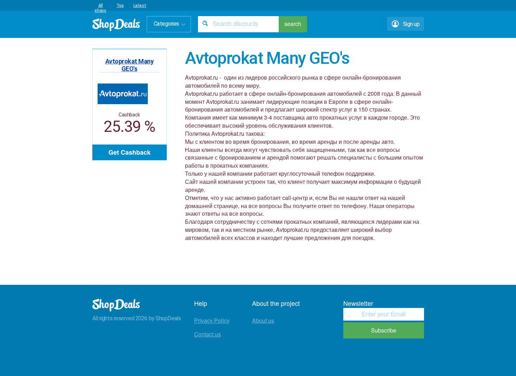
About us (263, 320)
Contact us (207, 334)
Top (120, 5)
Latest (139, 5)
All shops (100, 5)
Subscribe (383, 330)
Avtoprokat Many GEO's (129, 65)
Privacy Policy (212, 320)
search (292, 24)
